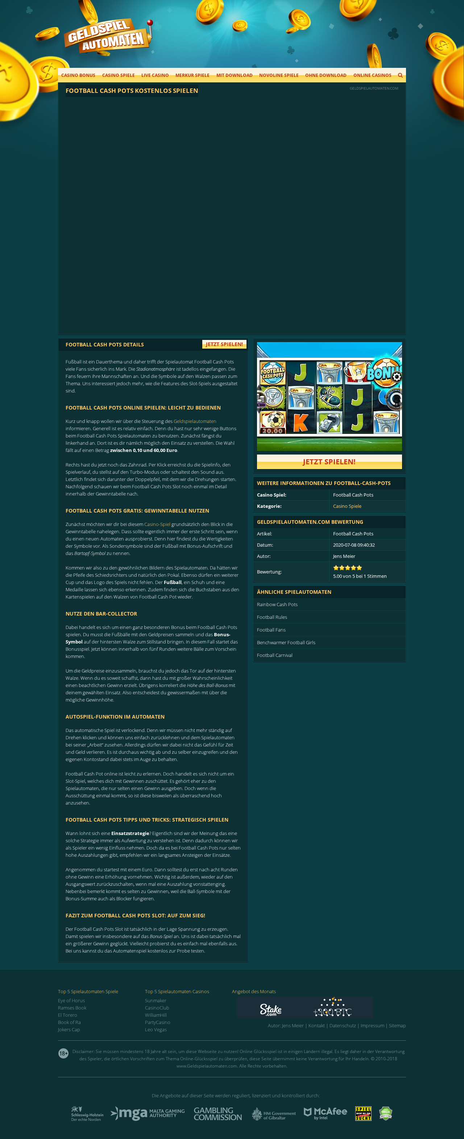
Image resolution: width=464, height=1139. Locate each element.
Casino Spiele (118, 75)
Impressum (372, 1025)
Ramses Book (72, 1007)
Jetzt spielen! (329, 461)
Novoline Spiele (279, 75)
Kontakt (316, 1025)
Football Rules (272, 617)
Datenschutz (343, 1025)
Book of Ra (69, 1022)
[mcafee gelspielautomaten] (325, 1119)
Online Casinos (372, 75)
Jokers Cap (69, 1029)
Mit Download (234, 75)
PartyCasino (157, 1022)
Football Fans (271, 629)
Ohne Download (326, 75)
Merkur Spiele (192, 75)
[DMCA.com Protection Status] (386, 1119)
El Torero (67, 1015)
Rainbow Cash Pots (277, 604)
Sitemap (397, 1025)
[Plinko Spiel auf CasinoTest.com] (321, 1007)
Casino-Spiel (157, 524)
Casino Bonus (78, 75)
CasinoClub (157, 1007)
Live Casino (155, 75)
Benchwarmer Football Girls (286, 642)
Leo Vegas (156, 1029)
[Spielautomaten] (108, 43)
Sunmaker (155, 1000)
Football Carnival (275, 655)
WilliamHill (156, 1015)
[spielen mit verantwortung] (363, 1119)
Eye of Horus (71, 1000)
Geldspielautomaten (195, 421)
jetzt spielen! (224, 344)
